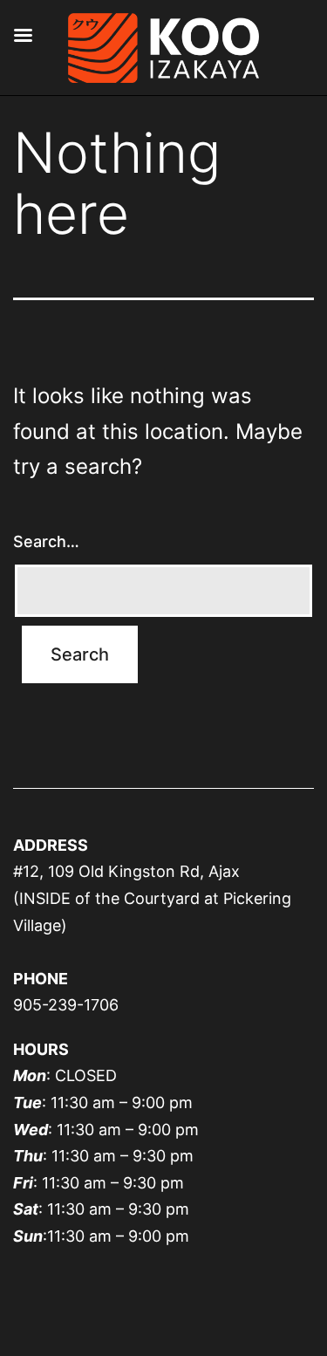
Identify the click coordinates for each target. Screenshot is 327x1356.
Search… (46, 541)
